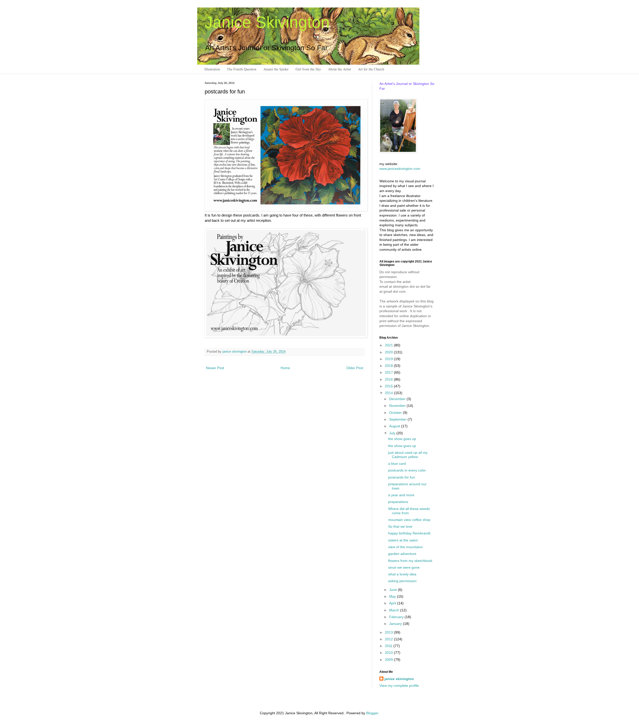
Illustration (212, 69)
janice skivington (235, 351)
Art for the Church (371, 69)
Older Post (354, 368)
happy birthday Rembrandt (409, 533)
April (393, 603)
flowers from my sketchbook (410, 561)
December (398, 399)
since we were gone (404, 567)
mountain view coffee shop (409, 520)
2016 (389, 379)
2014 (389, 393)
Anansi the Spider (276, 69)
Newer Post (215, 368)
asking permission (402, 581)
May (393, 596)
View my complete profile (399, 686)
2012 (389, 639)
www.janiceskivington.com (399, 169)
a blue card (397, 464)
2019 (389, 359)
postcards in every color (407, 470)
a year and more (401, 495)
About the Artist (339, 69)
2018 (389, 366)
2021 (389, 345)
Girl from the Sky (308, 69)
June (393, 590)
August (395, 426)
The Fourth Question (241, 69)
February (397, 617)
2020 (389, 352)
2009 (389, 660)
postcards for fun (401, 477)
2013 (389, 632)
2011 (389, 646)
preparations (398, 502)
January (396, 624)
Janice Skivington (267, 22)
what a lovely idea (402, 574)
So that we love (400, 526)
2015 (389, 386)
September (398, 419)
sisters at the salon (403, 540)
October (396, 413)
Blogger (372, 713)
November (398, 406)
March (394, 610)
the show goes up (402, 439)
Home (285, 368)
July (392, 433)
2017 (389, 372)
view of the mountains (405, 547)
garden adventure (402, 554)
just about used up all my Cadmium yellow (408, 455)
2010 (389, 653)
